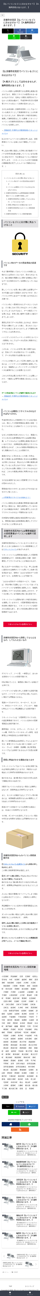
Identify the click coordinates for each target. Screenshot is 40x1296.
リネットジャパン (10, 549)
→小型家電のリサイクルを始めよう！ (16, 497)
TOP (10, 1286)
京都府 (6, 1097)
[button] (26, 36)
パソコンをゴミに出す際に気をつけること (20, 178)
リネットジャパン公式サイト (14, 864)
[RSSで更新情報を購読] (20, 1129)
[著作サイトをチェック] (11, 1124)
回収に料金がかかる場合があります (20, 205)
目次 (17, 174)
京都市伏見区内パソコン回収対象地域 (18, 214)
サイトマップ (29, 1286)
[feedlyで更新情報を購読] (29, 1124)
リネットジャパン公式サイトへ (20, 624)
